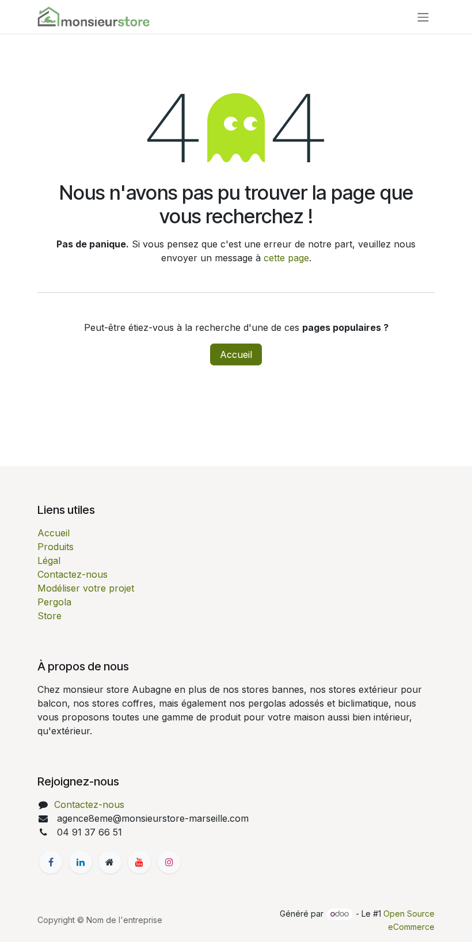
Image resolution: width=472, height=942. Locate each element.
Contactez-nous (72, 574)
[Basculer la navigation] (423, 17)
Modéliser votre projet (85, 588)
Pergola (54, 602)
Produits (55, 546)
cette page (286, 258)
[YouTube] (139, 862)
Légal (48, 560)
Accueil (236, 354)
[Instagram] (169, 862)
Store (49, 615)
